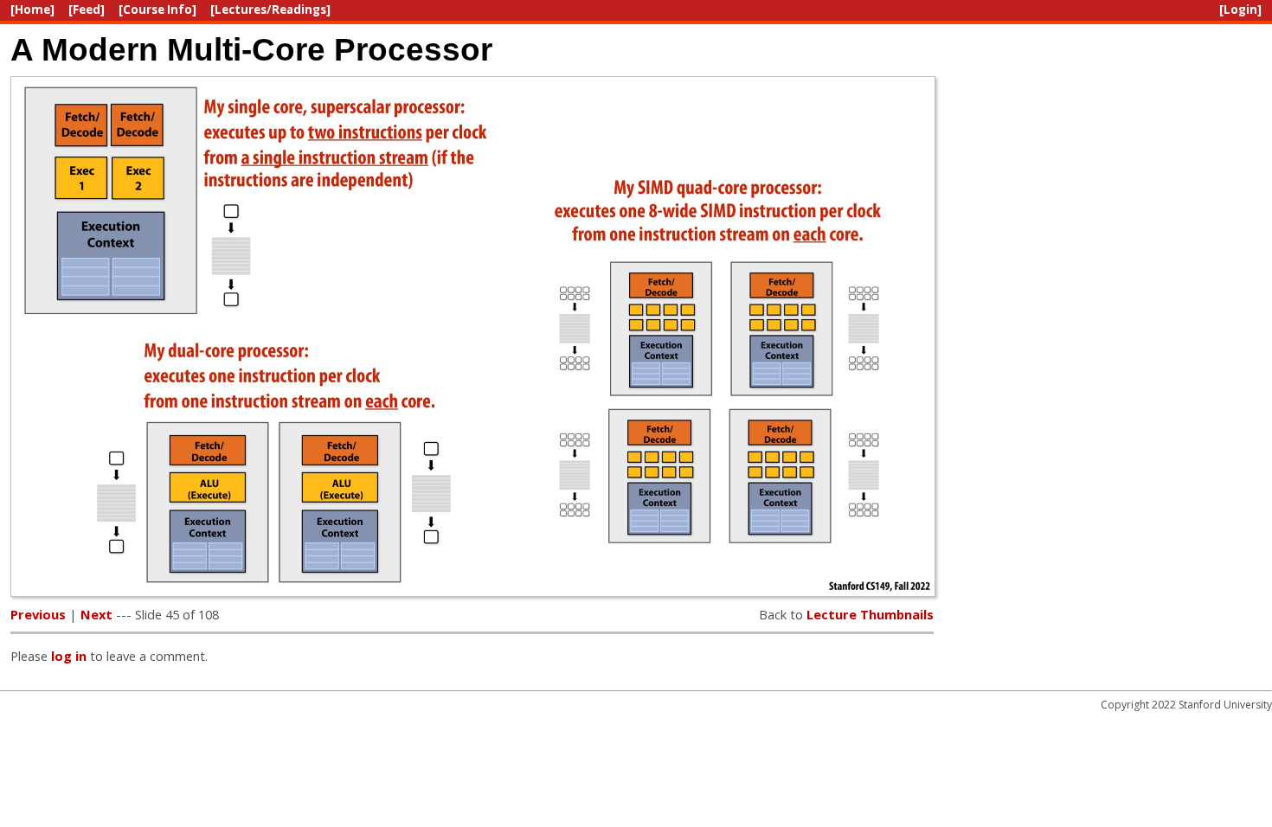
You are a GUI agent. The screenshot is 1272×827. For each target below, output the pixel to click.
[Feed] (86, 9)
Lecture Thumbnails (870, 614)
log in (69, 655)
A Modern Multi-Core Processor (251, 49)
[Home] (32, 9)
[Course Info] (157, 9)
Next (96, 614)
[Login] (1240, 9)
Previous (38, 614)
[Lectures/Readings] (270, 9)
